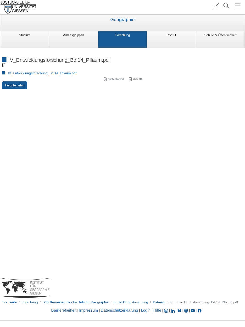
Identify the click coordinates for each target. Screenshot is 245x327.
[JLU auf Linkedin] (173, 310)
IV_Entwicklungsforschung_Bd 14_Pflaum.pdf (42, 73)
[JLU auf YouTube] (193, 310)
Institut (171, 35)
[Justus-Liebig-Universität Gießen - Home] (60, 7)
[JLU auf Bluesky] (180, 310)
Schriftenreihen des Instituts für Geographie (76, 302)
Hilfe (157, 310)
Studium (24, 35)
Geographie (122, 19)
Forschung (122, 35)
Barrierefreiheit (63, 310)
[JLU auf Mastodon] (186, 310)
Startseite (9, 302)
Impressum (88, 310)
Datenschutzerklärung (119, 310)
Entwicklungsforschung (130, 302)
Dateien (159, 302)
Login (146, 310)
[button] (216, 5)
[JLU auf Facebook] (199, 310)
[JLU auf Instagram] (166, 310)
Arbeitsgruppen (73, 35)
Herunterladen (14, 85)
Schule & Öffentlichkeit (220, 35)
